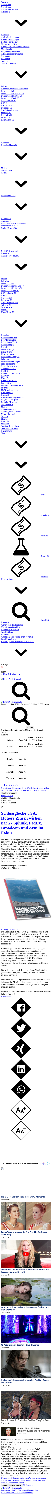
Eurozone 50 (6, 108)
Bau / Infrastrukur (8, 340)
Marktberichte (7, 49)
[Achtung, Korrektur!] (26, 927)
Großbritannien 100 (9, 110)
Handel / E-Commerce (10, 373)
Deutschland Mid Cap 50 (11, 96)
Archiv (4, 173)
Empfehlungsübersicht (10, 51)
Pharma (4, 419)
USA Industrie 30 (8, 101)
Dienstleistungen (8, 349)
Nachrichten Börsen (9, 1480)
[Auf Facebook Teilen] (21, 1017)
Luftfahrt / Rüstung (9, 402)
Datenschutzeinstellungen (12, 1485)
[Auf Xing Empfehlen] (21, 1058)
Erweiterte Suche (8, 196)
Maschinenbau (7, 404)
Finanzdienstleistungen (10, 361)
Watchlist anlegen (8, 639)
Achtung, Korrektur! (9, 929)
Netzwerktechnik (8, 414)
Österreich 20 (6, 115)
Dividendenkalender (9, 226)
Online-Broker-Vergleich (11, 228)
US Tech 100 (6, 105)
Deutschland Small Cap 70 (12, 93)
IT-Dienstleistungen (9, 390)
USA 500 (5, 103)
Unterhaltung (6, 431)
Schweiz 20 (6, 112)
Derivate (44, 536)
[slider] (5, 805)
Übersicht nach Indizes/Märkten (14, 89)
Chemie (4, 347)
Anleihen (45, 515)
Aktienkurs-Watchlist (10, 629)
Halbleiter (5, 371)
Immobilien (6, 383)
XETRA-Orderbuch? (10, 256)
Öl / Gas (4, 416)
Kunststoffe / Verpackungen (13, 397)
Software (5, 424)
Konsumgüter (7, 392)
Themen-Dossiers (8, 63)
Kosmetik (5, 395)
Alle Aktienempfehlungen (12, 54)
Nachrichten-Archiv (15, 1483)
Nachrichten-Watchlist (10, 627)
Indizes (4, 86)
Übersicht (5, 253)
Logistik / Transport (9, 400)
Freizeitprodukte (8, 364)
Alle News (5, 12)
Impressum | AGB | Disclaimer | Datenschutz (20, 1490)
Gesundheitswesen (9, 366)
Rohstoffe (5, 421)
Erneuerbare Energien (10, 356)
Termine (4, 61)
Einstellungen (7, 634)
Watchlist (45, 620)
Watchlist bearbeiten (9, 632)
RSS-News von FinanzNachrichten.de (17, 1493)
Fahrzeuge (5, 359)
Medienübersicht (8, 170)
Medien (4, 168)
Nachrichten (6, 4)
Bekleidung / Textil (9, 342)
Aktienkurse (6, 218)
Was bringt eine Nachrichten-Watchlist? (17, 637)
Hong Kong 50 (7, 120)
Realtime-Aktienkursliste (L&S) (14, 223)
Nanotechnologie (8, 409)
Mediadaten (28, 1485)
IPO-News (5, 58)
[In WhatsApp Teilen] (21, 1099)
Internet (4, 388)
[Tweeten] (21, 1037)
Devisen (44, 577)
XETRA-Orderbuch (9, 251)
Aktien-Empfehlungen (27, 1480)
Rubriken (5, 35)
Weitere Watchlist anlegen (12, 625)
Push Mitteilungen (9, 793)
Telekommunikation (9, 428)
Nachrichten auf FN (9, 9)
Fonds (43, 495)
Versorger (5, 433)
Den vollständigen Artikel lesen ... (15, 865)
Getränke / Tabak (8, 368)
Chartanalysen (7, 56)
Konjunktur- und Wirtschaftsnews (15, 47)
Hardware (5, 376)
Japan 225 (5, 117)
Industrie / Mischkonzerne (12, 385)
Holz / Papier (6, 378)
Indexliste (5, 281)
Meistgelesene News (9, 44)
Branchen (5, 143)
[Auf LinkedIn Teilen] (21, 1078)
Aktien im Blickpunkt (10, 37)
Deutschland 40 (7, 91)
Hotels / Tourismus (9, 380)
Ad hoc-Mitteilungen (10, 39)
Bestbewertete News (9, 42)
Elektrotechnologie (9, 354)
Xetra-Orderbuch (21, 1478)
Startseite (5, 2)
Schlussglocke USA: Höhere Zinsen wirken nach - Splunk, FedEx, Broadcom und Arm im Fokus (22, 823)
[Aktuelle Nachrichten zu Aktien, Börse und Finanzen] (11, 679)
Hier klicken (6, 996)
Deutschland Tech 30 (10, 98)
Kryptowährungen (9, 579)
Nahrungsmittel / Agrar (10, 412)
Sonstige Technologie (10, 426)
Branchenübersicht (9, 145)
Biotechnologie (7, 345)
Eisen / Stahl (6, 352)
